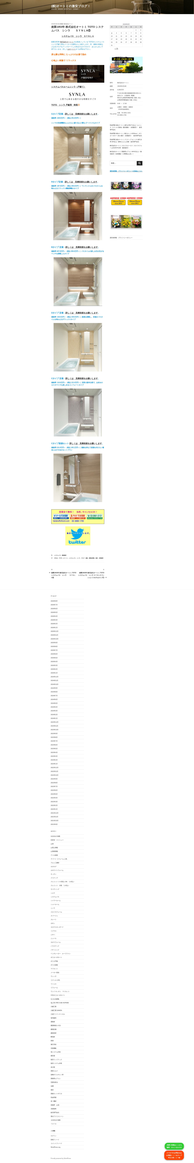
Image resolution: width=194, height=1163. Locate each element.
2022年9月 (54, 779)
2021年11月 (54, 817)
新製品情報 (91, 558)
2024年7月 (54, 695)
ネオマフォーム (56, 942)
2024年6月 (54, 699)
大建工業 (53, 1006)
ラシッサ (53, 976)
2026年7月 (54, 605)
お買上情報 (54, 847)
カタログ (53, 866)
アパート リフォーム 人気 (59, 859)
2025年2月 (54, 669)
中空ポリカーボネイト (58, 995)
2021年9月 (54, 824)
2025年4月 (54, 661)
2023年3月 (54, 756)
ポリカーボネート (56, 957)
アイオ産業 (54, 855)
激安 (97, 558)
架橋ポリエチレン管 (57, 1074)
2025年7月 (54, 650)
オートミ (65, 558)
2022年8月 (54, 782)
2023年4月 (54, 752)
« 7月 (116, 48)
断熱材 (53, 1037)
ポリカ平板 (54, 961)
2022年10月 (54, 775)
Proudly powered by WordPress (61, 1158)
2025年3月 (54, 665)
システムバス (57, 555)
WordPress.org (55, 1147)
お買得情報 (54, 851)
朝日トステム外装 (56, 1063)
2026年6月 (54, 608)
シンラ (78, 558)
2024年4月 (54, 707)
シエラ (53, 893)
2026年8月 (54, 601)
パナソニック (55, 950)
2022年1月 (54, 809)
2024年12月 (54, 677)
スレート (53, 919)
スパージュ (54, 916)
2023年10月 (54, 729)
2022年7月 (54, 786)
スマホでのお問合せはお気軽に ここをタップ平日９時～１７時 (174, 1155)
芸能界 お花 (55, 1105)
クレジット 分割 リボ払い (60, 885)
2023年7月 (54, 741)
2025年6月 (54, 654)
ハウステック (55, 946)
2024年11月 (54, 680)
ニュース (53, 938)
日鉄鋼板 (53, 1048)
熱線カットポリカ (56, 1093)
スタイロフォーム (56, 912)
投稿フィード (55, 1139)
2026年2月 (54, 623)
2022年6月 (54, 790)
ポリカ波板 (54, 965)
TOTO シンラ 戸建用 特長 (64, 105)
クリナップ (54, 878)
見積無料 (101, 558)
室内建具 (53, 1018)
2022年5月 (54, 794)
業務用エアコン (56, 1078)
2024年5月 (54, 703)
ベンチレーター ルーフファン (61, 953)
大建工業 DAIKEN (56, 1010)
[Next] (138, 186)
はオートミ (71, 49)
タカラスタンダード (57, 927)
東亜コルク (54, 1071)
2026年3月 (54, 620)
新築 (52, 1040)
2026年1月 (54, 627)
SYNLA (56, 558)
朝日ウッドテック (56, 1059)
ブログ (82, 558)
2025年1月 (54, 673)
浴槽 (52, 1086)
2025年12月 (54, 631)
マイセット (54, 968)
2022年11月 (54, 771)
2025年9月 (54, 642)
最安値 (53, 1056)
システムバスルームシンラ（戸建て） (68, 87)
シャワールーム (56, 900)
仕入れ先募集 (55, 999)
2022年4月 (54, 798)
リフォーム (54, 987)
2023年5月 (54, 748)
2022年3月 (54, 801)
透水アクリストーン (57, 1116)
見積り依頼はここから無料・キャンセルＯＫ (174, 1146)
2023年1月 (54, 764)
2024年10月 (54, 684)
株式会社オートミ (68, 23)
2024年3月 (54, 711)
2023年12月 (54, 722)
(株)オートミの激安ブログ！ (70, 6)
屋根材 (53, 1021)
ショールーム (55, 904)
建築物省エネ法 (56, 1025)
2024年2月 (54, 714)
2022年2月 (54, 805)
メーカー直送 (55, 972)
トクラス (53, 931)
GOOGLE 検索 (55, 836)
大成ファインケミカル (58, 1014)
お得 (52, 844)
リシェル (53, 984)
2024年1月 (54, 718)
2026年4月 (54, 616)
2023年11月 (54, 726)
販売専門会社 (55, 1112)
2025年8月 (54, 646)
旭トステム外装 (56, 1052)
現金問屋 (53, 1097)
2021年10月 (54, 820)
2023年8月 (54, 737)
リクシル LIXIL (55, 980)
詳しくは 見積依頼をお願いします (81, 114)
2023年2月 (54, 760)
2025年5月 (54, 658)
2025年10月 (54, 639)
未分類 (53, 1067)
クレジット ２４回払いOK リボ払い (62, 881)
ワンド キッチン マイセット (60, 991)
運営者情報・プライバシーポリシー (121, 237)
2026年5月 (54, 612)
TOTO (60, 558)
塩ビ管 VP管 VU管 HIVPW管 (60, 1003)
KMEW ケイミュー (57, 840)
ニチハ (53, 934)
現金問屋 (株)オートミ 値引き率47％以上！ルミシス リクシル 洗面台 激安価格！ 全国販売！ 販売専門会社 (126, 127)
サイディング (55, 889)
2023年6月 (54, 745)
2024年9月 (54, 688)
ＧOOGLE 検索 (55, 1120)
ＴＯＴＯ (53, 1124)
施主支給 (53, 1044)
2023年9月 (54, 733)
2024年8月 (54, 692)
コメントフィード (56, 1143)
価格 (87, 558)
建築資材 (64, 555)
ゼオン (53, 923)
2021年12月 (54, 813)
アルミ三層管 (55, 863)
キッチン (53, 874)
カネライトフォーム (57, 870)
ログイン (53, 1136)
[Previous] (114, 186)
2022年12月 (54, 767)
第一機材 (53, 1101)
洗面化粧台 (54, 1082)
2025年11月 (54, 635)
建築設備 (53, 1029)
